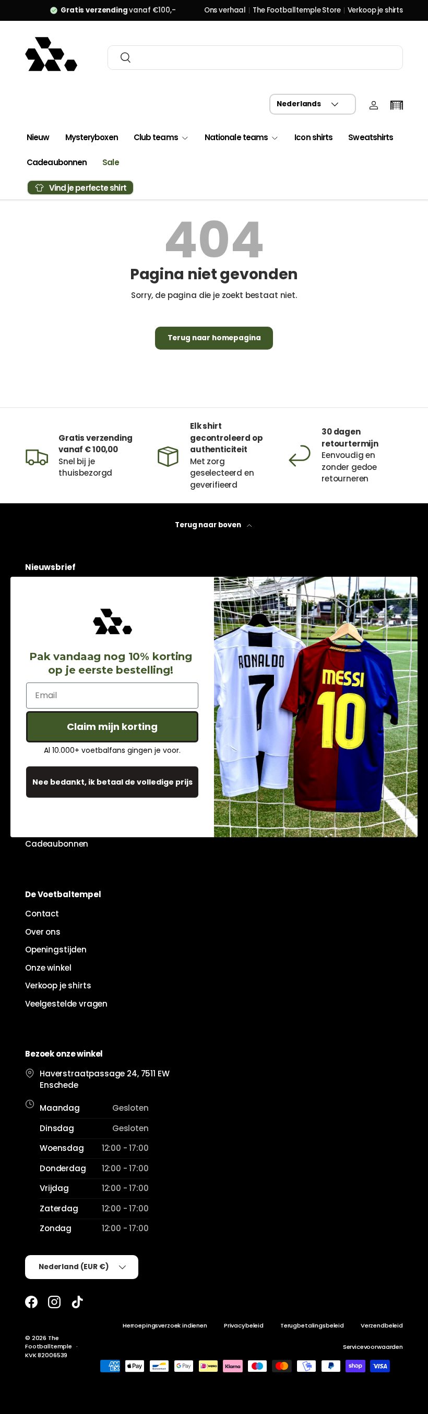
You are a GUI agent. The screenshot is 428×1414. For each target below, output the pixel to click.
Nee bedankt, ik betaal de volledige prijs (112, 782)
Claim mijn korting (112, 726)
